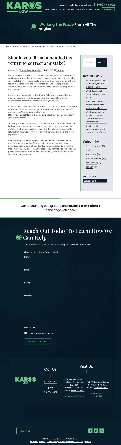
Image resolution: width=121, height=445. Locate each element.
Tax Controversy (93, 158)
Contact (96, 9)
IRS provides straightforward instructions (27, 115)
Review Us (25, 431)
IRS (87, 150)
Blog (90, 9)
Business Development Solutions (70, 441)
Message (28, 295)
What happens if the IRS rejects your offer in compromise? (95, 83)
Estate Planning (82, 9)
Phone (27, 282)
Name (27, 257)
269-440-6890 (50, 244)
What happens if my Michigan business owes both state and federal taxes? (95, 117)
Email (27, 270)
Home (47, 9)
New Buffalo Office (99, 394)
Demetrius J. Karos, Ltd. (30, 70)
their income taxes (56, 86)
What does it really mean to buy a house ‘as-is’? (95, 94)
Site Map (42, 441)
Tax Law (62, 9)
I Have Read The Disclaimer (40, 333)
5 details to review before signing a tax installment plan (95, 104)
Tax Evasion (91, 162)
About (53, 9)
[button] (118, 428)
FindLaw (88, 441)
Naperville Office (75, 396)
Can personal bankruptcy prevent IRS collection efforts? (96, 129)
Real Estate (70, 9)
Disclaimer (29, 327)
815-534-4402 (104, 5)
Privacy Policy (52, 441)
